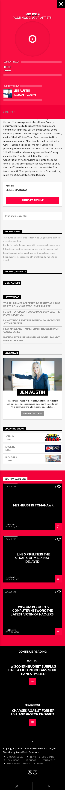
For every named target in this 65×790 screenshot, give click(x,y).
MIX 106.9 (10, 112)
